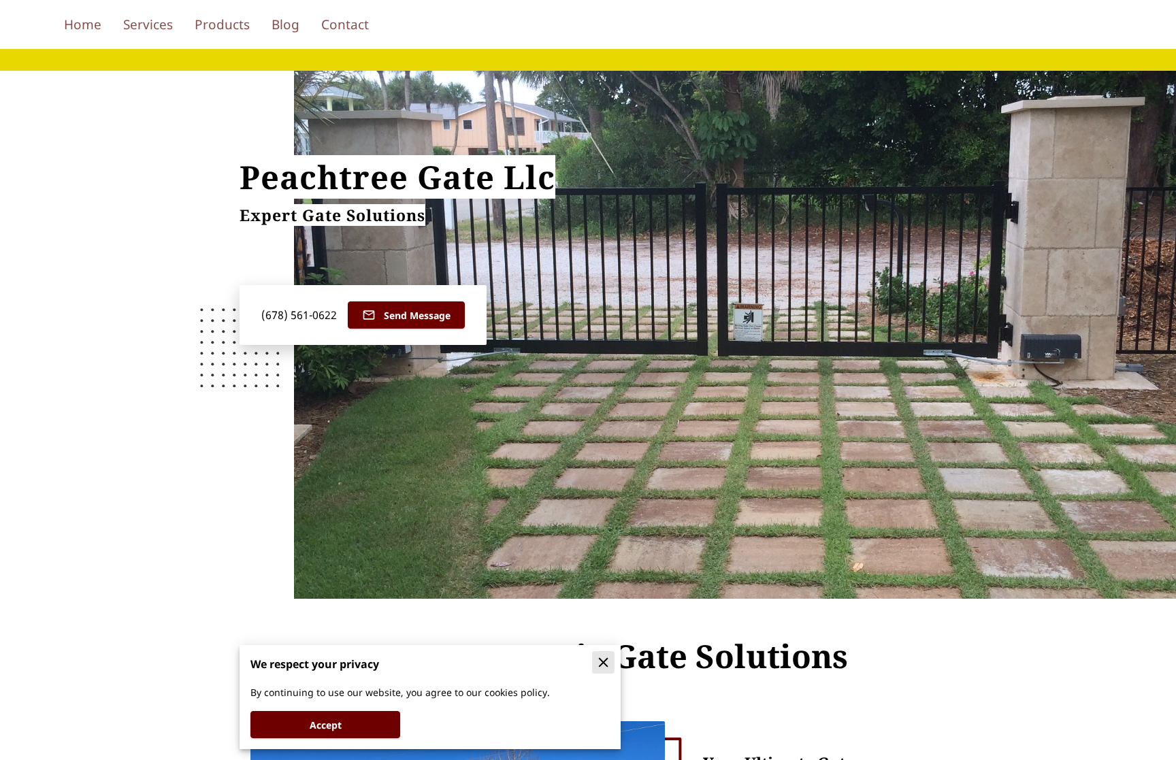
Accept (326, 724)
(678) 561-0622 (299, 315)
